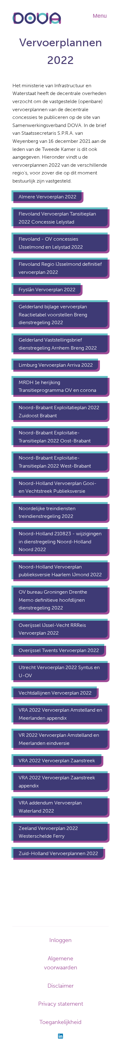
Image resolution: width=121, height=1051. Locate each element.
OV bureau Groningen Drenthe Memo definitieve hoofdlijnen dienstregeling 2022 (53, 600)
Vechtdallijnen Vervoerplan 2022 (55, 693)
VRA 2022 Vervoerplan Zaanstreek (57, 760)
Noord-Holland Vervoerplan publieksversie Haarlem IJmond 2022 (60, 571)
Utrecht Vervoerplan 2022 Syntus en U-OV (59, 671)
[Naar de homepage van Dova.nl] (36, 23)
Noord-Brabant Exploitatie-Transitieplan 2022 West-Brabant (55, 462)
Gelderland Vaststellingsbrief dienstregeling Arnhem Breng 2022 (58, 344)
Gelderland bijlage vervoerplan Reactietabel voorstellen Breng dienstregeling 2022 (53, 314)
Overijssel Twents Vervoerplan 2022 (59, 650)
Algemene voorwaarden (60, 963)
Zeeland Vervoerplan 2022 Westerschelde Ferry (48, 832)
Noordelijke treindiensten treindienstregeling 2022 (47, 512)
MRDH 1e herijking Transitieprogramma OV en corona (57, 386)
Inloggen (60, 940)
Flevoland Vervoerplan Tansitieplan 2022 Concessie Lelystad (57, 218)
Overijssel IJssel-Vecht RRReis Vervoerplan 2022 (52, 629)
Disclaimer (60, 985)
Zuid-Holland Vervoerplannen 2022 (58, 853)
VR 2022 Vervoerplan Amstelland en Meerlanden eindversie (59, 739)
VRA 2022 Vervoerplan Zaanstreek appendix (57, 782)
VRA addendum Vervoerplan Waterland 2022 (50, 807)
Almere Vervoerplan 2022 (47, 197)
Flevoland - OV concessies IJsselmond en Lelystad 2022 (51, 243)
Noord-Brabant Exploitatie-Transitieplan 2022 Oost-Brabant (55, 437)
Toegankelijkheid (60, 1022)
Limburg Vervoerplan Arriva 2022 (56, 365)
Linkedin (60, 1036)
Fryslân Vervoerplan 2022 (47, 289)
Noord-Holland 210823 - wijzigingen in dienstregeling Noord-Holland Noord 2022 (60, 541)
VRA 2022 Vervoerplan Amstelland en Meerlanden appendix (60, 714)
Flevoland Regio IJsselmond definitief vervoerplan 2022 (60, 268)
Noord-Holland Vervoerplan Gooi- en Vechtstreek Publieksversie (57, 487)
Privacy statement (60, 1003)
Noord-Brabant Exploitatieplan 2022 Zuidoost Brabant (59, 412)
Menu (100, 16)
